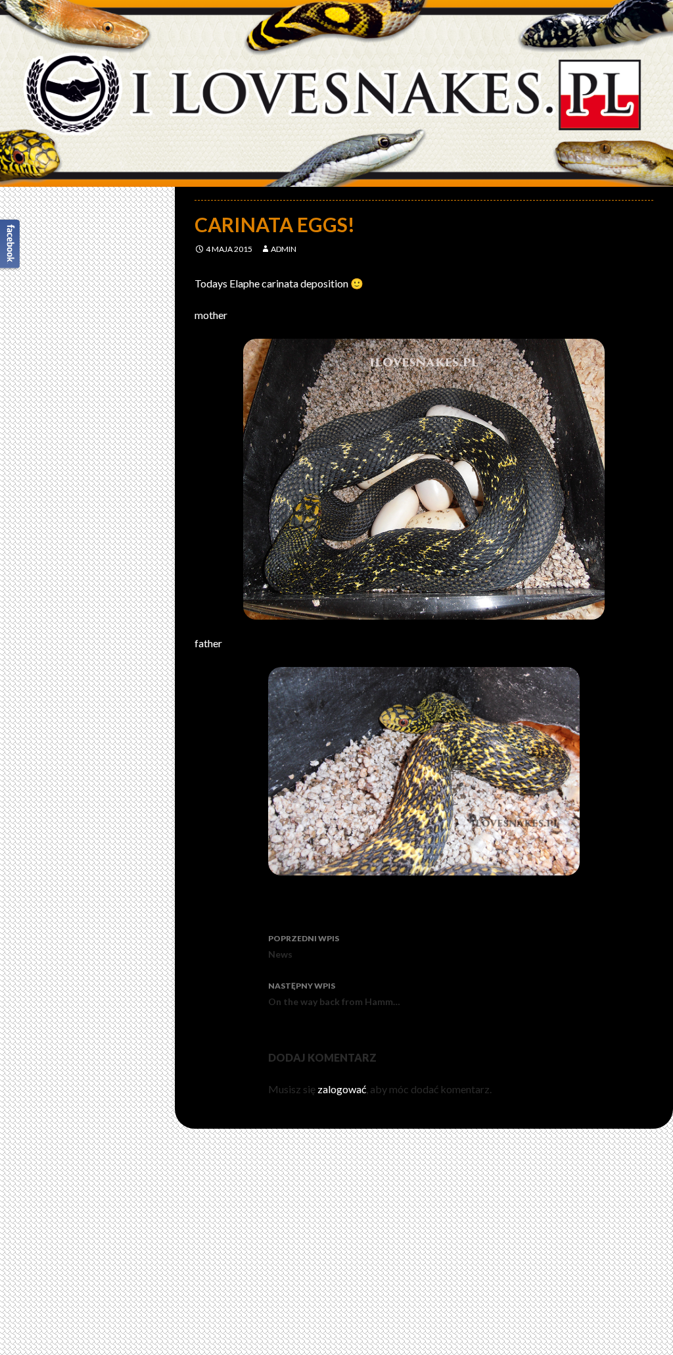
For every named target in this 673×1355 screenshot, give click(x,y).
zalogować (341, 1089)
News (303, 946)
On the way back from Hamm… (334, 994)
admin (283, 249)
